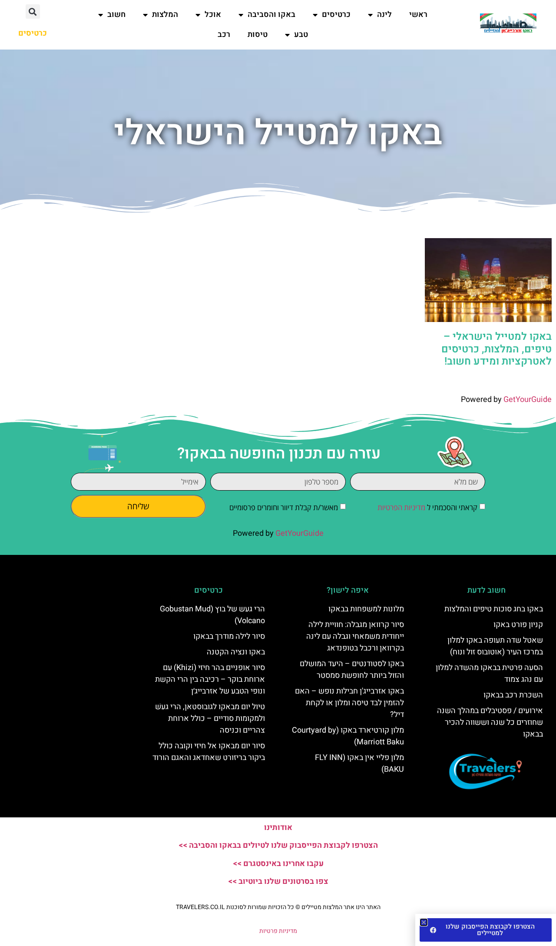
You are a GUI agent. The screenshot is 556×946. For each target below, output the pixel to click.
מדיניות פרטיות (278, 931)
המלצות (165, 14)
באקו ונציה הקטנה (236, 652)
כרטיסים (336, 14)
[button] (33, 11)
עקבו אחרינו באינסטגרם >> (278, 864)
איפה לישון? (348, 590)
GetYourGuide (527, 399)
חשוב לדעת (486, 590)
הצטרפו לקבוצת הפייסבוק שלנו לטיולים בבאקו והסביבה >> (278, 845)
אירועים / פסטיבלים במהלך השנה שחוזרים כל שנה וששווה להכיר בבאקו (490, 722)
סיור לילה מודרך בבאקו (229, 636)
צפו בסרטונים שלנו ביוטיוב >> (278, 881)
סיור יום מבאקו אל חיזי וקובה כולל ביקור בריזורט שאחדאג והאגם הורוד (208, 751)
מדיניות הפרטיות (401, 507)
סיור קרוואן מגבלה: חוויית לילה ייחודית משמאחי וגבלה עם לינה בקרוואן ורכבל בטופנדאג (355, 636)
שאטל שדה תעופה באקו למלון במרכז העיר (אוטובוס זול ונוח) (495, 646)
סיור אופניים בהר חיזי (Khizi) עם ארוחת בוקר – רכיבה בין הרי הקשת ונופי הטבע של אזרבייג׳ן (210, 679)
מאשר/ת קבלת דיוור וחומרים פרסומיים (283, 507)
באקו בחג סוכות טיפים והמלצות (493, 609)
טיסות (258, 34)
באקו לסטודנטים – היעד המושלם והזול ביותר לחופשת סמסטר (352, 669)
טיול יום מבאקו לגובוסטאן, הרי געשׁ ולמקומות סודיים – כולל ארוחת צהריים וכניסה (210, 718)
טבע (301, 34)
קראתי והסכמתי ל (427, 507)
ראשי (418, 14)
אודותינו (278, 827)
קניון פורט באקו (518, 625)
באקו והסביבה (271, 14)
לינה (384, 14)
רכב (224, 34)
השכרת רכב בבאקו (513, 695)
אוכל (213, 14)
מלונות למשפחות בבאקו (366, 609)
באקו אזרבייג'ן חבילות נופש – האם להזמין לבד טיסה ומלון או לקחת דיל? (349, 702)
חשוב (116, 14)
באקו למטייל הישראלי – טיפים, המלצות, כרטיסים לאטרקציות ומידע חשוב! (496, 349)
